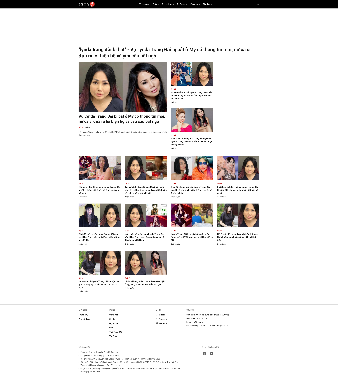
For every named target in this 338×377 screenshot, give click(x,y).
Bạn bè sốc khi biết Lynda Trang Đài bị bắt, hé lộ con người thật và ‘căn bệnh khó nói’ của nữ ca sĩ (191, 95)
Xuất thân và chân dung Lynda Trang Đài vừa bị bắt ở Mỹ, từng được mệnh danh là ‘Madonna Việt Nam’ (144, 237)
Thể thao (206, 4)
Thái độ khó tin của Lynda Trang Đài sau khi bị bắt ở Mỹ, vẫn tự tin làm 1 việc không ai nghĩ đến (99, 237)
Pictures (163, 319)
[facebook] (204, 353)
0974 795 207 (209, 325)
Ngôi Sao (113, 323)
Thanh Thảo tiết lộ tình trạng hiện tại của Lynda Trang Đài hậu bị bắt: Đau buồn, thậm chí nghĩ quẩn (192, 141)
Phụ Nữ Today (85, 319)
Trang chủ (83, 315)
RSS (111, 327)
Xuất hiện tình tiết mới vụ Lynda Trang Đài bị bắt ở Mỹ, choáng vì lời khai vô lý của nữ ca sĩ (237, 190)
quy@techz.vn (198, 322)
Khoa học (194, 4)
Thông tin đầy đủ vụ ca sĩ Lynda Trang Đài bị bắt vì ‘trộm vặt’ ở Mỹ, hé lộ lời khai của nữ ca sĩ (99, 190)
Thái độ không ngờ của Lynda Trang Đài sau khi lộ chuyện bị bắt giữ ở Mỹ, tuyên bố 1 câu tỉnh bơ (191, 190)
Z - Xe (154, 4)
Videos (162, 315)
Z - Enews (181, 4)
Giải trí (81, 127)
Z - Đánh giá (167, 4)
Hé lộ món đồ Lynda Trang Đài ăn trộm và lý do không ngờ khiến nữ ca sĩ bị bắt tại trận (237, 237)
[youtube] (211, 353)
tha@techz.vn (223, 325)
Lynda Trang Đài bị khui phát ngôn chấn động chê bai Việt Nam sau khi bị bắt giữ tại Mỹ (192, 237)
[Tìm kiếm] (256, 4)
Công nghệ (143, 4)
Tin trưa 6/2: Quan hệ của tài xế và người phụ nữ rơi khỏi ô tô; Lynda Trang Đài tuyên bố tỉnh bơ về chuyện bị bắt (146, 190)
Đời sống (128, 184)
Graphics (163, 323)
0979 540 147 (202, 318)
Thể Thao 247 (115, 332)
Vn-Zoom (113, 336)
